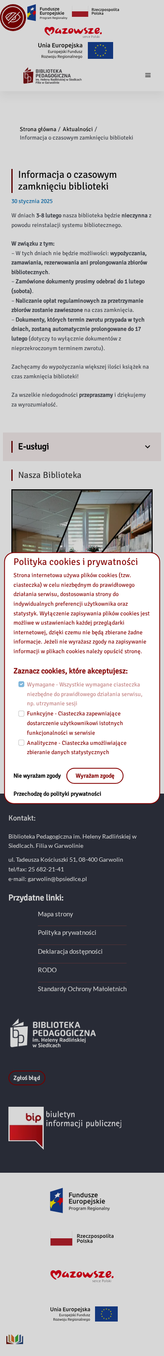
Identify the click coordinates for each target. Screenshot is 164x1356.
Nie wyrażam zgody (37, 775)
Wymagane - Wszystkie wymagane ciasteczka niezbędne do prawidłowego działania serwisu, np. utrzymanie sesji (85, 694)
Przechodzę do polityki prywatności (57, 793)
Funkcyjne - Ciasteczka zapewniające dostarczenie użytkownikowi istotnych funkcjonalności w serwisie (75, 723)
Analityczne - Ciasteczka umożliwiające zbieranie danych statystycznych (77, 747)
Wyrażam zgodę (95, 775)
